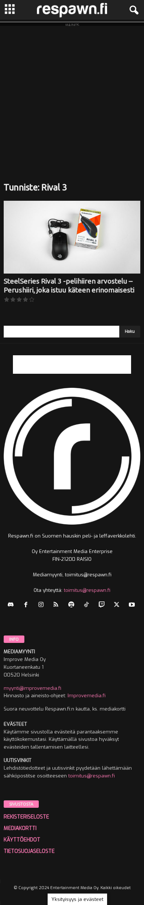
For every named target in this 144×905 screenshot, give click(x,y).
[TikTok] (88, 605)
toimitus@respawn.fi (87, 590)
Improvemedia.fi (87, 695)
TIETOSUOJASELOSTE (29, 851)
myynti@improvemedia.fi (32, 688)
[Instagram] (42, 605)
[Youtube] (133, 605)
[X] (118, 605)
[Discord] (12, 605)
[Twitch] (103, 605)
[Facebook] (27, 605)
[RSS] (57, 605)
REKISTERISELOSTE (26, 816)
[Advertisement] (72, 98)
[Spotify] (72, 605)
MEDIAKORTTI (20, 828)
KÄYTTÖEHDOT (22, 839)
